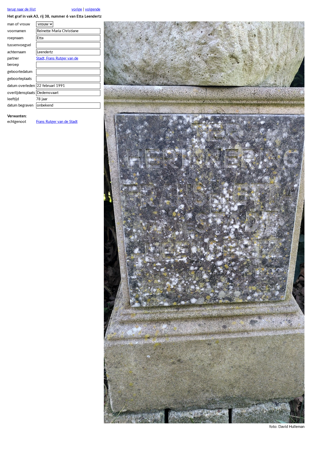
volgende (92, 9)
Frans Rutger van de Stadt (56, 122)
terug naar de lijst (21, 9)
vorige (76, 9)
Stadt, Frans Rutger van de (57, 58)
